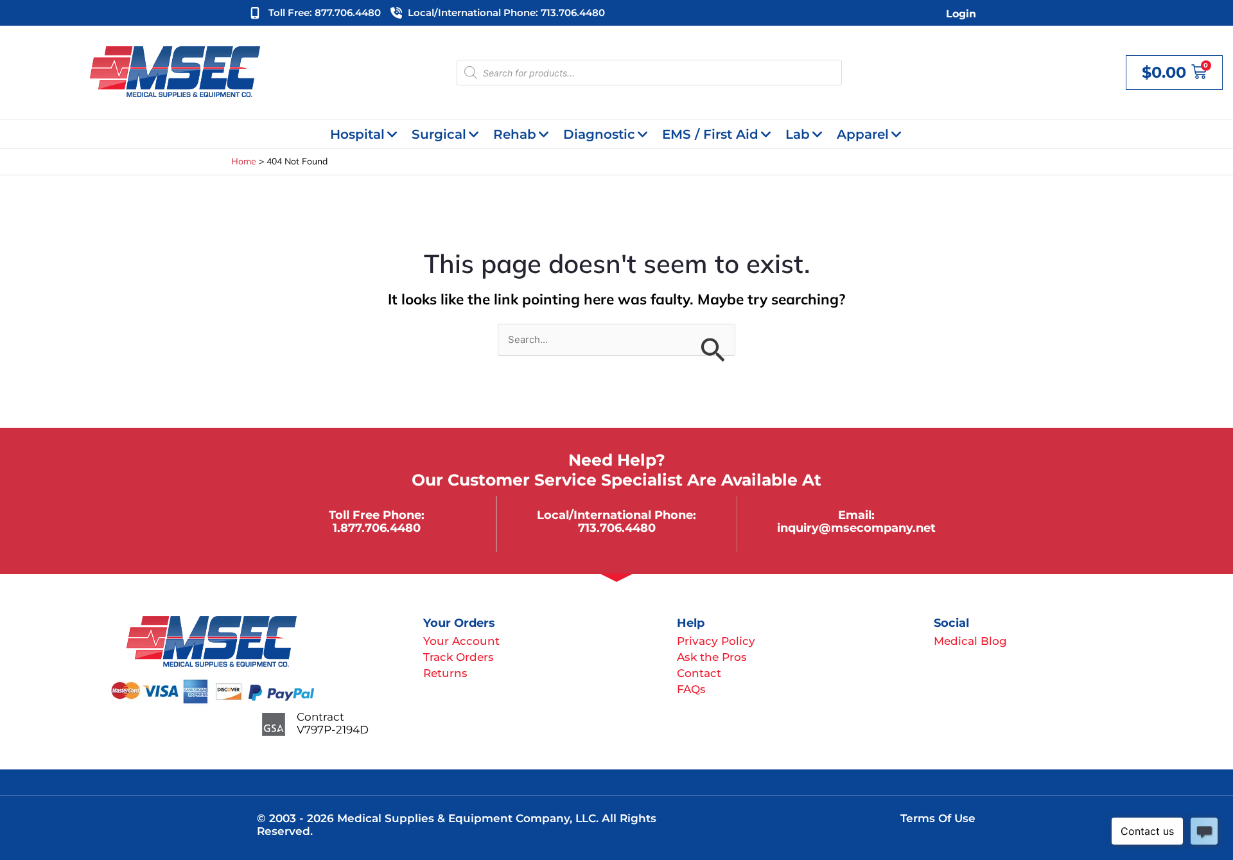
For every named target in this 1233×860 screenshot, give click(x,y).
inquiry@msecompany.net (856, 527)
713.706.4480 (617, 527)
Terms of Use (937, 818)
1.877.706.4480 (377, 527)
